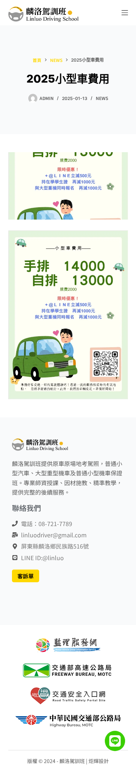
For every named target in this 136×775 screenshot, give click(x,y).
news (102, 98)
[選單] (124, 12)
